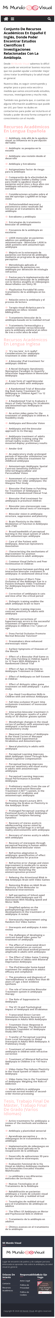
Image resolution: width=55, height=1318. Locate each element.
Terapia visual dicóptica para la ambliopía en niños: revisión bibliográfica (25, 310)
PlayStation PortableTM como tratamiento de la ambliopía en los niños (25, 292)
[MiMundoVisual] (27, 1248)
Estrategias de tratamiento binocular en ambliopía (23, 223)
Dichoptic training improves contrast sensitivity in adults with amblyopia (24, 611)
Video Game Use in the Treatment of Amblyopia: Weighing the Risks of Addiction (26, 1081)
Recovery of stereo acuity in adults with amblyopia (27, 836)
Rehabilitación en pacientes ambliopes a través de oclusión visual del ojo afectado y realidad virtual (26, 1194)
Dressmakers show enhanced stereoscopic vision (23, 642)
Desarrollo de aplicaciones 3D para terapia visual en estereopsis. (26, 1157)
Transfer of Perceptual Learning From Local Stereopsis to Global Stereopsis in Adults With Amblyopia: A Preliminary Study (27, 1040)
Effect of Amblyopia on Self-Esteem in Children (27, 677)
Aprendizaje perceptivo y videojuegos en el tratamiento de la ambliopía (26, 1138)
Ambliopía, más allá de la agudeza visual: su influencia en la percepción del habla (26, 140)
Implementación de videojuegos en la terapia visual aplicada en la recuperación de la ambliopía (27, 1148)
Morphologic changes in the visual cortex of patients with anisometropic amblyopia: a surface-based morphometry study (27, 725)
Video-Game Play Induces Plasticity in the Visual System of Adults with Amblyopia (27, 1071)
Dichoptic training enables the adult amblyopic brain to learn (24, 602)
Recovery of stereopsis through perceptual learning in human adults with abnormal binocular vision (26, 845)
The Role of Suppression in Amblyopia (22, 1000)
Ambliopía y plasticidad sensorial (27, 1130)
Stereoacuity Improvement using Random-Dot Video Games (26, 920)
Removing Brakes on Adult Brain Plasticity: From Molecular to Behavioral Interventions (25, 887)
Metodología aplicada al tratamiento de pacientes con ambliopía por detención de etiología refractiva (26, 268)
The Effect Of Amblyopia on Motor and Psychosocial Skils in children (26, 1212)
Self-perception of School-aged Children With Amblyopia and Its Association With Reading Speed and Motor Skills (26, 898)
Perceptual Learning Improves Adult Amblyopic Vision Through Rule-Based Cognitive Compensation (26, 756)
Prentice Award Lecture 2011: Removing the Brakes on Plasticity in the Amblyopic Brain (26, 803)
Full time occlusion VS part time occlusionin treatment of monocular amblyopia (26, 704)
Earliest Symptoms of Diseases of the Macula (26, 650)
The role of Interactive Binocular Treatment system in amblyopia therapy (26, 991)
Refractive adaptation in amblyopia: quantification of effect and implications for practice (25, 855)
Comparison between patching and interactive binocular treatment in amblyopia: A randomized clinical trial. (27, 571)
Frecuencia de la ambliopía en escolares (24, 231)
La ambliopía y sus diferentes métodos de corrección (23, 1177)
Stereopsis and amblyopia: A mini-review (26, 928)
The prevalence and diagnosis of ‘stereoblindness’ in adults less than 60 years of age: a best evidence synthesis (27, 980)
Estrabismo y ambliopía (22, 216)
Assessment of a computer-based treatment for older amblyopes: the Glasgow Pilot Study (26, 481)
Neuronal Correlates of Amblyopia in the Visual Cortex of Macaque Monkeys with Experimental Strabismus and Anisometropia (26, 737)
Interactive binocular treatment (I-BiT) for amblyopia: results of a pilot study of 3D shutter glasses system (27, 714)
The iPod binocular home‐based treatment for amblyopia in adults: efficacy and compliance (25, 969)
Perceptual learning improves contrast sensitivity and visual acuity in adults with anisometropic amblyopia (26, 767)
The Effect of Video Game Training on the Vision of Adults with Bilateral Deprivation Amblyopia (27, 959)
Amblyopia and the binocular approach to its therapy (23, 429)
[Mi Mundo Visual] (6, 19)
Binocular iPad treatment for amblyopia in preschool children (23, 499)
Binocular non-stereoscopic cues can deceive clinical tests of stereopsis (27, 507)
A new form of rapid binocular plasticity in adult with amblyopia (24, 382)
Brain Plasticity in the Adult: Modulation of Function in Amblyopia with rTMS (26, 524)
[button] (27, 140)
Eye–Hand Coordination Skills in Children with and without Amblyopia (26, 695)
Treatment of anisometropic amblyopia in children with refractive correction (26, 1051)
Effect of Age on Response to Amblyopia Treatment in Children (24, 670)
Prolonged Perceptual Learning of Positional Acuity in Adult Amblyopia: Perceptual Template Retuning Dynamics (26, 814)
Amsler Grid (15, 448)
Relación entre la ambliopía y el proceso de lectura (25, 300)
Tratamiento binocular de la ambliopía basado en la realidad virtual (27, 318)
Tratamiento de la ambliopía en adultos (25, 1220)
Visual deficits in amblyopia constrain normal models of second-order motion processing (26, 1091)
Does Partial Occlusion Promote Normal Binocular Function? (25, 634)
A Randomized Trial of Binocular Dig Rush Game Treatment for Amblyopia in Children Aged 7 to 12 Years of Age (25, 392)
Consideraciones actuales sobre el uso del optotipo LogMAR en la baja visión (26, 196)
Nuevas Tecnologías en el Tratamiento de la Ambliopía (21, 1185)
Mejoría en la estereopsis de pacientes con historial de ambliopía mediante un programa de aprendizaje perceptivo (27, 256)
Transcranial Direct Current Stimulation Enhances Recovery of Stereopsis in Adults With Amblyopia (26, 1017)
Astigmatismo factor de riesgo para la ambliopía (24, 170)
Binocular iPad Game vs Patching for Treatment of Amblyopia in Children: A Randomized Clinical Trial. (26, 491)
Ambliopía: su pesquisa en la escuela (23, 149)
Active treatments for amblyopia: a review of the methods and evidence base (27, 1123)
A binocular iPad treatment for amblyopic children (24, 362)
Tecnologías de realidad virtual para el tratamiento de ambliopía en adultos (26, 1204)
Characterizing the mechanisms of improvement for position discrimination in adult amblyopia (26, 553)
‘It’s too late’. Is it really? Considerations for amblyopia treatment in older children (22, 353)
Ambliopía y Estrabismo (22, 163)
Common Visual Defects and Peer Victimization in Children (26, 562)
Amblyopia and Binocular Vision (27, 423)
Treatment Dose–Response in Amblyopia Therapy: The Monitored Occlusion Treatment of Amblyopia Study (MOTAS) (25, 1028)
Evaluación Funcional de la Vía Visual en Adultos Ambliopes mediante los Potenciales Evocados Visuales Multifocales (27, 1167)
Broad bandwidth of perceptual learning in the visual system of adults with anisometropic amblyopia (27, 534)
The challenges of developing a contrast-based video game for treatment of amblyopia (25, 937)
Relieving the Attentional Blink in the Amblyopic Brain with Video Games (27, 878)
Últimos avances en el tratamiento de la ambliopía (27, 1228)
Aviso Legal (25, 1280)
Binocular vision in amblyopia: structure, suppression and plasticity (26, 515)
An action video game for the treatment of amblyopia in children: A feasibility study (26, 415)
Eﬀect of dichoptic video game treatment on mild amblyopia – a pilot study (27, 686)
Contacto (6, 1283)
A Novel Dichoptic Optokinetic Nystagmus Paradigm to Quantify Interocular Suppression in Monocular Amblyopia (26, 372)
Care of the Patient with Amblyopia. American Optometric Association (24, 544)
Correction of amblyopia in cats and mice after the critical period (25, 594)
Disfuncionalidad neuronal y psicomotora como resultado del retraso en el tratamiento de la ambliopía (24, 208)
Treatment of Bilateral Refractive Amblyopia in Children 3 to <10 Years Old (26, 1061)
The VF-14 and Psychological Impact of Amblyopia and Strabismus (26, 1008)
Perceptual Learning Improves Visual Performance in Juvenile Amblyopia (24, 778)
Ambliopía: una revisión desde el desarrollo (25, 157)
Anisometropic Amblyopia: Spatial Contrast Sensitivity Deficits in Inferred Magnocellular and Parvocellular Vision (26, 470)
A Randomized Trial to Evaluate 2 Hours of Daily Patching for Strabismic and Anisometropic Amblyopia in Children (27, 404)
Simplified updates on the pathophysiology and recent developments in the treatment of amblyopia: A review (25, 911)
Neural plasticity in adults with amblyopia (24, 747)
